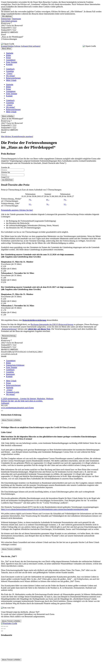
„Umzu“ (9, 73)
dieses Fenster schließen (11, 420)
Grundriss (10, 71)
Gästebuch (10, 69)
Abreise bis (5, 172)
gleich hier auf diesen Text (39, 329)
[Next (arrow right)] (5, 628)
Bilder (8, 55)
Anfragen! (5, 403)
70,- (30, 200)
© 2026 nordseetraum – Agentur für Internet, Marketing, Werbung (27, 399)
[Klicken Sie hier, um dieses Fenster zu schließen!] (2, 410)
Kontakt (9, 64)
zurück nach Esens (26, 408)
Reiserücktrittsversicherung (34, 320)
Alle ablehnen (7, 16)
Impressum (16, 19)
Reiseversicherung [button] (8, 336)
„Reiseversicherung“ (9, 329)
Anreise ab (5, 167)
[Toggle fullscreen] (5, 626)
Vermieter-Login (12, 392)
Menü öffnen (6, 49)
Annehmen (6, 9)
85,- (47, 200)
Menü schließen (8, 116)
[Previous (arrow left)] (2, 628)
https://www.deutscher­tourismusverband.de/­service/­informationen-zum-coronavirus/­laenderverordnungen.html (44, 509)
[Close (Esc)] (2, 626)
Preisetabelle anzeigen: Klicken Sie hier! (17, 210)
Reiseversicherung (13, 78)
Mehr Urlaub (11, 80)
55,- (30, 204)
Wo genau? (10, 76)
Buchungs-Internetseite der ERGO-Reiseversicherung (52, 324)
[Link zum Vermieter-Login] (9, 623)
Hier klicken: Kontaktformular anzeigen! (17, 136)
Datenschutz (6, 19)
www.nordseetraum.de (10, 408)
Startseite (9, 53)
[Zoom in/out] (7, 626)
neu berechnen (7, 180)
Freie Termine (11, 62)
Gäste (3, 177)
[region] (51, 21)
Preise (8, 57)
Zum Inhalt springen (9, 21)
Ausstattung (10, 60)
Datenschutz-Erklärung (15, 365)
